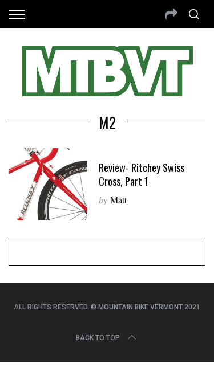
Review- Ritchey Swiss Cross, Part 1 (141, 174)
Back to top (98, 338)
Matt (118, 200)
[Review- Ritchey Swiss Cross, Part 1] (48, 184)
